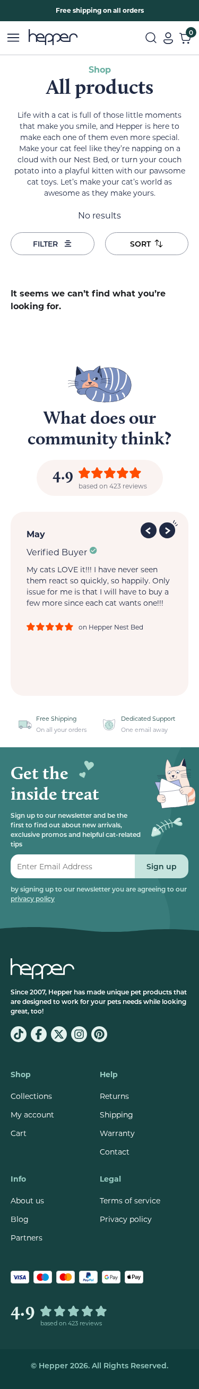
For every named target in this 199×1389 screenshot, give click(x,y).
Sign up (161, 866)
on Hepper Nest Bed (111, 627)
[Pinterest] (99, 1034)
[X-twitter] (59, 1034)
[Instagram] (79, 1034)
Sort (140, 244)
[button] (150, 529)
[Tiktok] (19, 1034)
